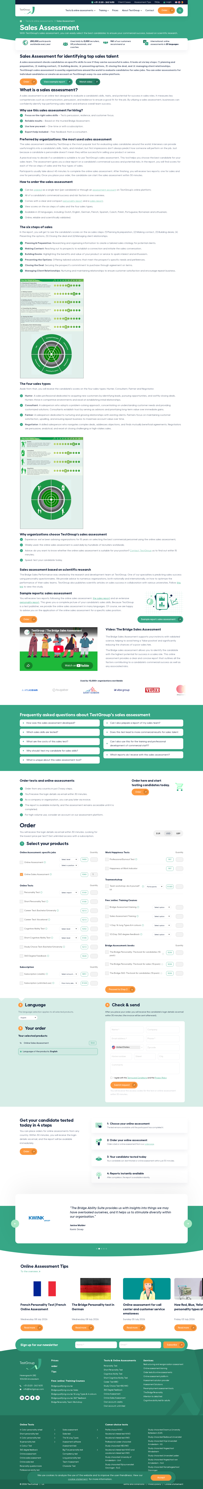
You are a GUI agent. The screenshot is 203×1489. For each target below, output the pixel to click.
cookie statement (78, 1479)
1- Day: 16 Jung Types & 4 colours (125, 925)
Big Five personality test (73, 1450)
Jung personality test (72, 1458)
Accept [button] (161, 1478)
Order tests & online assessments (157, 1372)
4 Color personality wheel (31, 1430)
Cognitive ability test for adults (156, 1400)
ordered (38, 190)
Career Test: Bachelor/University (40, 911)
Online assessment (28, 1454)
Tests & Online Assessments (120, 1360)
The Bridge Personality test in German (93, 1307)
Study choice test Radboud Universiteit (165, 1437)
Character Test (69, 1466)
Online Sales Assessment (36, 874)
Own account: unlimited (114, 1406)
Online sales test (27, 1462)
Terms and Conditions (137, 1078)
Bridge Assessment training (123, 907)
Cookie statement (174, 1484)
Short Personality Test (34, 901)
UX (43, 1484)
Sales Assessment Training (123, 916)
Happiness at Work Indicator (123, 868)
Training (103, 10)
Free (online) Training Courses (68, 1381)
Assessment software (72, 1442)
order (54, 1366)
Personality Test (32, 892)
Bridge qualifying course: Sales (64, 1390)
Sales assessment (70, 1430)
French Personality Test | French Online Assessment (43, 1307)
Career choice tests (116, 1424)
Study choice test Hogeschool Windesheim (161, 1450)
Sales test (67, 1434)
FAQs (157, 2)
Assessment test (69, 1446)
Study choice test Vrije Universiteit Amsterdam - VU (162, 1442)
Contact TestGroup (141, 550)
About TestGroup (131, 10)
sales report (96, 201)
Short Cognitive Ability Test (37, 938)
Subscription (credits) (34, 974)
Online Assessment (33, 862)
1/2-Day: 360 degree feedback (125, 934)
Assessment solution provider (156, 1380)
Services (148, 1360)
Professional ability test (30, 1470)
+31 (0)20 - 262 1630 (104, 2)
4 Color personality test (30, 1438)
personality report (72, 201)
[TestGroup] (27, 10)
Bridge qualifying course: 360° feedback (68, 1398)
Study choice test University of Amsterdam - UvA (118, 1458)
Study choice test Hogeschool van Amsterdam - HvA (163, 1461)
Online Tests (27, 1424)
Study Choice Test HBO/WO (116, 1386)
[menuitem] (38, 21)
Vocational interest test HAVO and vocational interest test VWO (119, 1451)
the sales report (101, 598)
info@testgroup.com (33, 1389)
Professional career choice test (118, 1442)
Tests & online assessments (79, 10)
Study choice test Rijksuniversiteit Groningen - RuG (119, 1466)
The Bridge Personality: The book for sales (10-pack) (135, 964)
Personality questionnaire (31, 1466)
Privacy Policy (161, 1078)
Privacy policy (154, 1484)
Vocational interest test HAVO (117, 1434)
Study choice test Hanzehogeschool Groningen (163, 1468)
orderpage (149, 1144)
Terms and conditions (133, 1484)
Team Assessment (71, 1462)
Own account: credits (113, 1402)
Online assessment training (155, 1368)
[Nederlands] (176, 2)
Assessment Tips (142, 2)
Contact (149, 10)
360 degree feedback (29, 1450)
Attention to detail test (152, 1396)
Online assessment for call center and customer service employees (144, 1308)
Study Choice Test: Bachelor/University (43, 947)
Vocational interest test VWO (117, 1438)
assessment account (104, 190)
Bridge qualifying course (62, 1386)
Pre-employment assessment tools (158, 1388)
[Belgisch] (182, 2)
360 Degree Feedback (35, 956)
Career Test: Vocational (35, 920)
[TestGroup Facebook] (32, 1398)
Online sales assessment (30, 1458)
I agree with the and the (140, 1078)
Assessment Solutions (153, 1384)
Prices (115, 10)
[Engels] (179, 2)
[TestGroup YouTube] (27, 1398)
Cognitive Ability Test (34, 929)
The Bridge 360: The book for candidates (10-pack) (135, 973)
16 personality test (27, 1442)
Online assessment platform (155, 1376)
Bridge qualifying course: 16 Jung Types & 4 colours (73, 1394)
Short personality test (29, 1434)
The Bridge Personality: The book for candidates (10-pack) (135, 954)
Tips (53, 1371)
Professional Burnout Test (122, 859)
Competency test (70, 1454)
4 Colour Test (26, 1446)
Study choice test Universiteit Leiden (163, 1456)
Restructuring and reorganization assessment (163, 1364)
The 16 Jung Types (70, 1438)
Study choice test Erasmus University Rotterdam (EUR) (164, 1431)
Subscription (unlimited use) (38, 983)
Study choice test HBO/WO (117, 1446)
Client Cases (124, 2)
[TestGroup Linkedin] (22, 1398)
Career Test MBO (111, 1382)
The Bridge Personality (153, 1392)
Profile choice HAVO (113, 1430)
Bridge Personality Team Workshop (66, 1402)
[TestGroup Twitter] (37, 1398)
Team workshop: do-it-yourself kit (124, 888)
